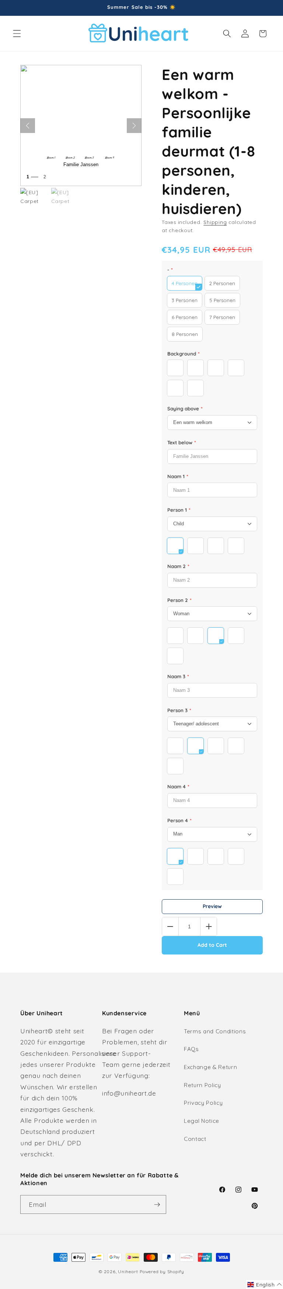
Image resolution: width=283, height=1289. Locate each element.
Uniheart (128, 1271)
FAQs (191, 1048)
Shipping (215, 222)
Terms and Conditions (215, 1031)
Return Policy (202, 1085)
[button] (17, 33)
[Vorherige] (27, 125)
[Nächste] (134, 125)
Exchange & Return (210, 1067)
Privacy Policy (203, 1102)
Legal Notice (201, 1120)
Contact (195, 1138)
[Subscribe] (157, 1204)
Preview (212, 906)
